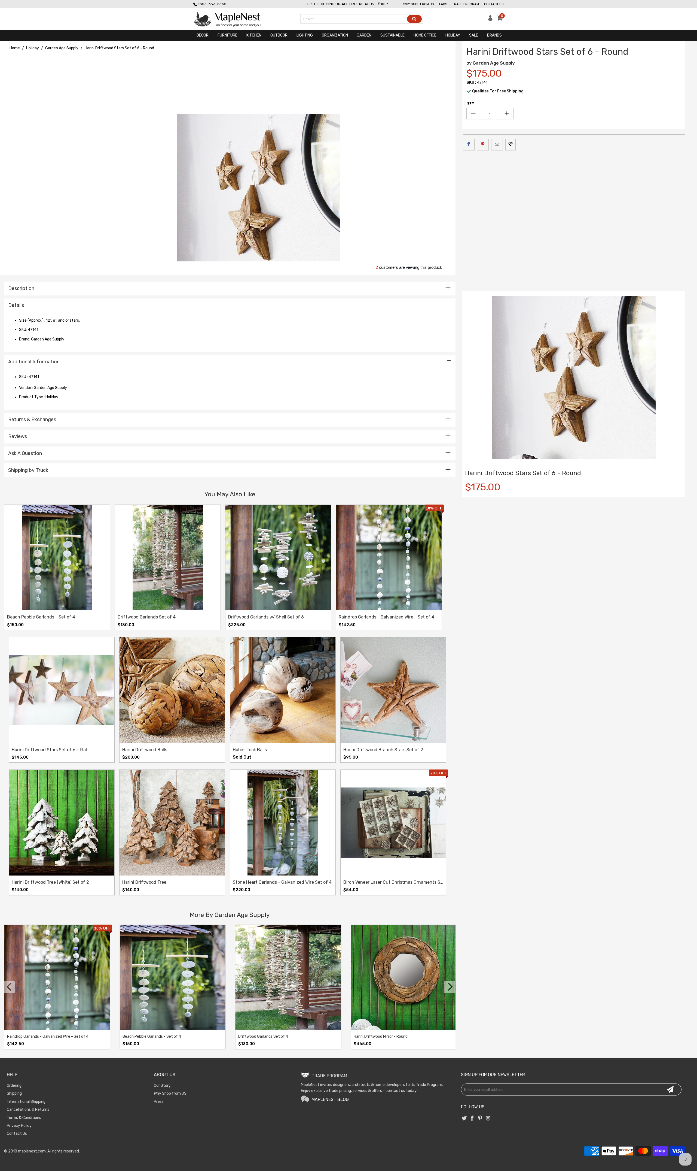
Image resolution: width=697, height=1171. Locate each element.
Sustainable (392, 35)
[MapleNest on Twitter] (464, 1119)
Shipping (14, 1093)
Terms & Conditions (24, 1117)
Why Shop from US (170, 1093)
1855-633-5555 (212, 4)
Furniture (227, 35)
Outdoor (279, 35)
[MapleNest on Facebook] (472, 1119)
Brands (494, 35)
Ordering (14, 1085)
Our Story (162, 1085)
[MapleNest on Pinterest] (480, 1119)
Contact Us (494, 4)
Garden (364, 35)
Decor (203, 35)
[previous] (9, 987)
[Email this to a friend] (497, 144)
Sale (473, 35)
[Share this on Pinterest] (483, 144)
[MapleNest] (232, 19)
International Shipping (26, 1101)
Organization (335, 35)
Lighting (304, 35)
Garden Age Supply (494, 63)
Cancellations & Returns (28, 1109)
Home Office (425, 35)
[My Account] (490, 19)
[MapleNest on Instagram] (488, 1119)
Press (159, 1101)
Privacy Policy (19, 1125)
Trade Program (465, 4)
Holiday (452, 35)
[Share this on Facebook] (469, 144)
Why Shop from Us (418, 4)
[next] (449, 987)
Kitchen (253, 35)
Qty (470, 103)
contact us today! (401, 1090)
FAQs (443, 4)
